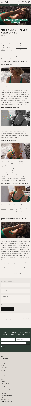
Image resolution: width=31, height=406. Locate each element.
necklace (3, 209)
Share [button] (3, 40)
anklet (11, 209)
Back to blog (16, 273)
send (28, 343)
